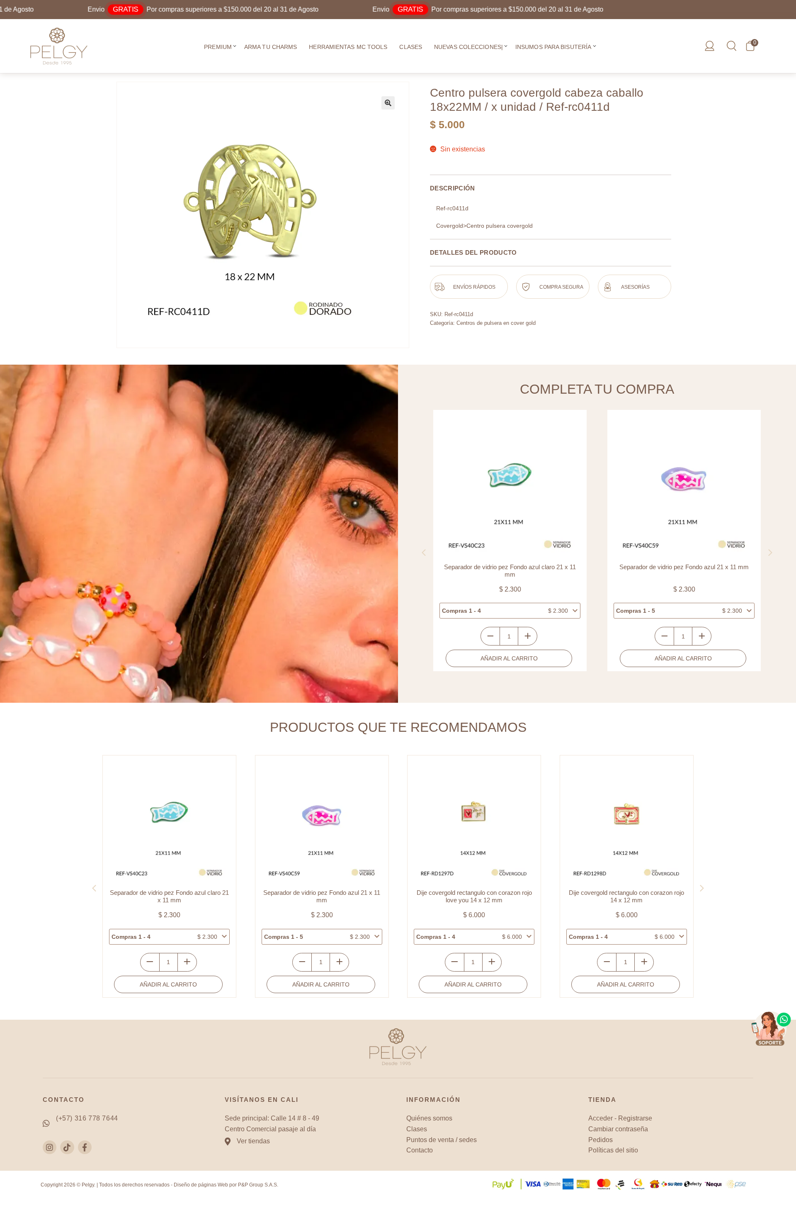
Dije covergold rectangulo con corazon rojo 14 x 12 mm (626, 896)
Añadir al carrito (509, 658)
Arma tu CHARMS (270, 47)
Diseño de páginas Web (201, 1185)
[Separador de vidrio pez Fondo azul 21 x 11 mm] (684, 486)
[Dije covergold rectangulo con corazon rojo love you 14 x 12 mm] (474, 822)
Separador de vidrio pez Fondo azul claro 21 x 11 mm (510, 570)
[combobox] (509, 611)
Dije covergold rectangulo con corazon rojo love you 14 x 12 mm (474, 896)
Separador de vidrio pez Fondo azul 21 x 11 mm (684, 566)
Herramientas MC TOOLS (348, 47)
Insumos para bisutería (553, 47)
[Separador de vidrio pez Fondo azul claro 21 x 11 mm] (510, 486)
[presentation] (424, 552)
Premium (218, 47)
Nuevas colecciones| (468, 47)
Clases (410, 47)
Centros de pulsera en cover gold (496, 323)
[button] (235, 47)
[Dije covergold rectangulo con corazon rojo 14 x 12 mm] (626, 822)
